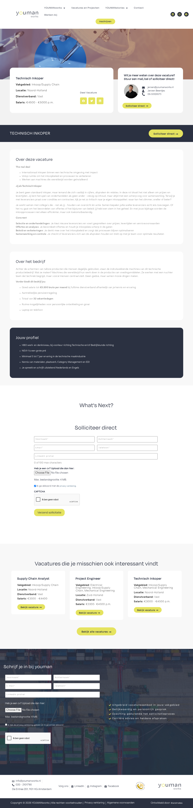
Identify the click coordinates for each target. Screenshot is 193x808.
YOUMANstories (115, 8)
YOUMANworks (53, 8)
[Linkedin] (173, 14)
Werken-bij (50, 15)
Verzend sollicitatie (49, 512)
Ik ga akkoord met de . (56, 486)
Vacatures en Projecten (85, 8)
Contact (139, 8)
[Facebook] (186, 14)
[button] (83, 100)
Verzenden (15, 751)
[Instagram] (179, 14)
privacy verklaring (68, 486)
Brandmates (176, 803)
